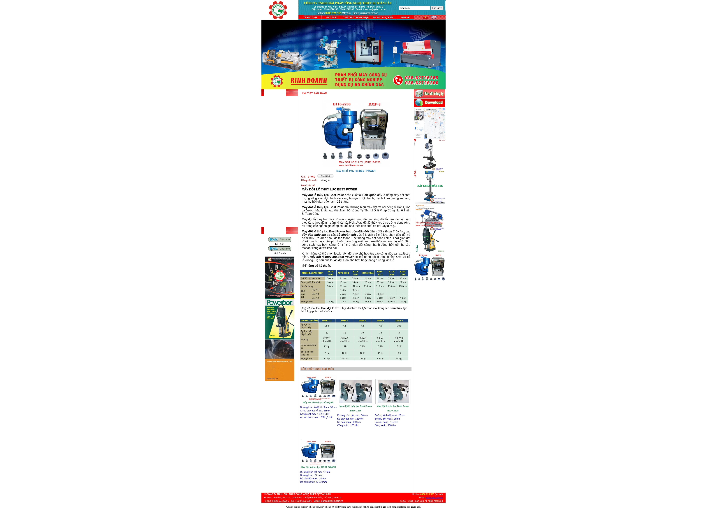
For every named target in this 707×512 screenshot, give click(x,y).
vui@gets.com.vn (434, 497)
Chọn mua (318, 435)
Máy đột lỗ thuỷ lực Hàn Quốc (318, 402)
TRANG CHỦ (310, 17)
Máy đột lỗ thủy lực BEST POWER (318, 467)
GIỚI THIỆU (332, 17)
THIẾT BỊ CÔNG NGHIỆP (356, 17)
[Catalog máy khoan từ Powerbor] (279, 338)
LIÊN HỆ (405, 17)
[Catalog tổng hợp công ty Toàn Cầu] (279, 297)
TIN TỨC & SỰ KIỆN (383, 17)
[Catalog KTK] (279, 380)
